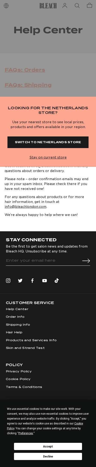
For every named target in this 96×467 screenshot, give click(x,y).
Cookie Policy (18, 379)
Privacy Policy (19, 371)
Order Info (15, 316)
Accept (48, 446)
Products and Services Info (31, 340)
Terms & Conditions (24, 387)
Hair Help (14, 332)
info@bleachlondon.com (25, 207)
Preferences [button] (25, 433)
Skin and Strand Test (25, 348)
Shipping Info (18, 324)
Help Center (17, 309)
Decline (48, 456)
